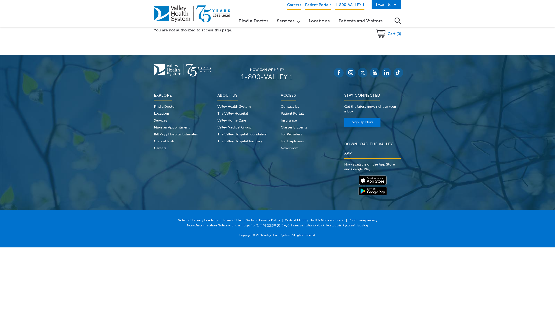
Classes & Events (294, 127)
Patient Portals (292, 113)
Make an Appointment (172, 127)
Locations (319, 20)
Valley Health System (234, 106)
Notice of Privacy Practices (198, 220)
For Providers (291, 134)
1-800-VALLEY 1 (267, 77)
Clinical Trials (164, 141)
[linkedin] (386, 73)
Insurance (289, 120)
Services (286, 20)
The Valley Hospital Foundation (242, 134)
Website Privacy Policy (263, 220)
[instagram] (351, 73)
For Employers (292, 141)
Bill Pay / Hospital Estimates (176, 134)
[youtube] (374, 73)
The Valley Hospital (232, 113)
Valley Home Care (231, 120)
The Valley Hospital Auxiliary (239, 141)
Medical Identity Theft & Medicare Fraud (314, 220)
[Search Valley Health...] (398, 21)
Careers (160, 148)
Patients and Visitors (360, 20)
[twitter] (362, 73)
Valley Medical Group (234, 127)
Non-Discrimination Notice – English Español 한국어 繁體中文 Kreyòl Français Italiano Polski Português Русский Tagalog (277, 225)
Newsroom (290, 148)
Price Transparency (363, 220)
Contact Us (290, 106)
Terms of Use (232, 220)
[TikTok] (398, 73)
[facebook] (339, 73)
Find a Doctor (253, 20)
